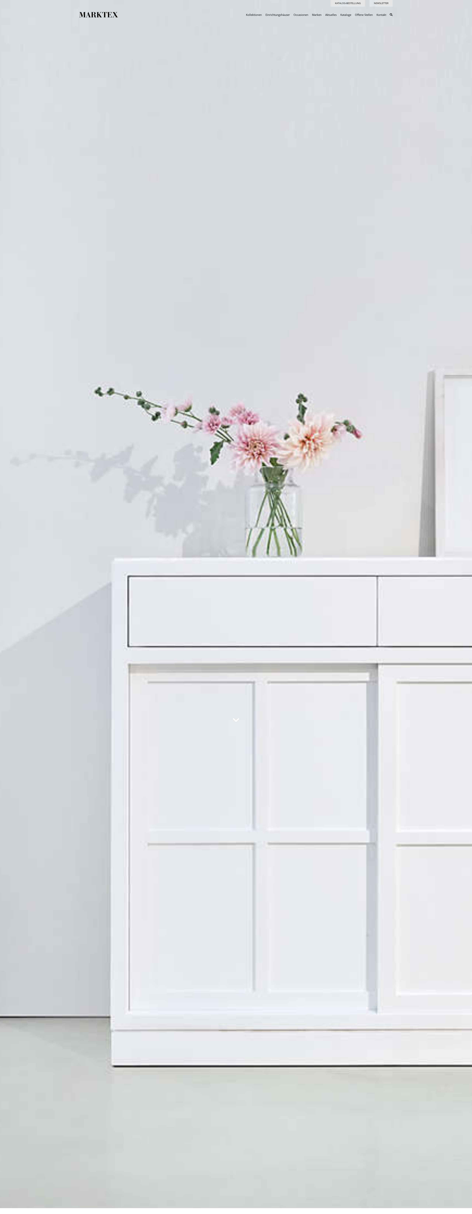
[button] (391, 14)
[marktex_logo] (98, 14)
